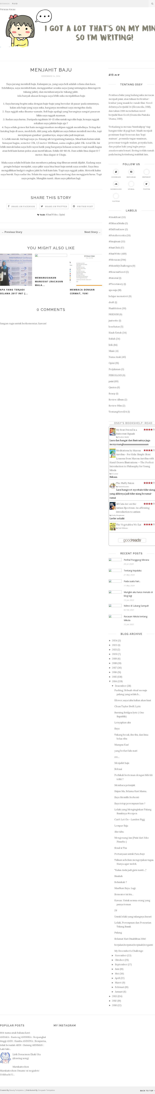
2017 (114, 667)
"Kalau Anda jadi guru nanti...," (130, 870)
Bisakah (118, 876)
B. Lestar (115, 474)
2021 (114, 649)
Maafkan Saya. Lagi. (125, 888)
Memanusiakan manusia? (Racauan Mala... (49, 281)
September (121, 964)
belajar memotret (118, 296)
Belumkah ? (120, 882)
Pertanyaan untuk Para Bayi (129, 853)
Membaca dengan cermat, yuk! (82, 291)
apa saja (113, 290)
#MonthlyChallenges (120, 265)
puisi (111, 381)
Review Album (116, 399)
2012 (114, 1000)
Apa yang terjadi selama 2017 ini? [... (14, 291)
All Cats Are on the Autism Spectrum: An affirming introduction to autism (132, 508)
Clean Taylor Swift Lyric (127, 706)
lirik (111, 344)
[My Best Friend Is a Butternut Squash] (113, 434)
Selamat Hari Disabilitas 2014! (130, 938)
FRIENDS (114, 314)
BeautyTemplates (16, 1090)
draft (111, 302)
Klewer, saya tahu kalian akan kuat (132, 700)
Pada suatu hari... (132, 581)
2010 (114, 1005)
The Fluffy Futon (125, 483)
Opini (62, 214)
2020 (114, 654)
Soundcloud (116, 189)
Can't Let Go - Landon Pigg (129, 819)
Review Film (115, 405)
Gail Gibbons (123, 528)
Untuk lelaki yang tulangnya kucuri (133, 916)
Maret (118, 982)
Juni (117, 969)
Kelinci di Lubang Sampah (136, 605)
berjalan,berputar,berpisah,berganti (133, 944)
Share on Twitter (56, 206)
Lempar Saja (121, 825)
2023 (114, 645)
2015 (114, 676)
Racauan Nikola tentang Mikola (135, 618)
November (121, 955)
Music (112, 351)
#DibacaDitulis (116, 223)
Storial (131, 189)
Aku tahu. (119, 831)
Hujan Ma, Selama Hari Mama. (130, 791)
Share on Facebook (23, 206)
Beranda (5, 3)
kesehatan (114, 326)
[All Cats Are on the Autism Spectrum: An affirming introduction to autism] (113, 508)
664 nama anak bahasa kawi (15, 1032)
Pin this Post (85, 206)
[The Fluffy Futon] (113, 488)
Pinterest (146, 177)
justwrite (113, 320)
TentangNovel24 (118, 411)
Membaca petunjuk (124, 785)
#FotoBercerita (117, 235)
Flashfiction (115, 308)
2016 (114, 672)
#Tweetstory (116, 284)
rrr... (116, 757)
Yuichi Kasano (123, 487)
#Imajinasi (114, 241)
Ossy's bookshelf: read (133, 423)
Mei (117, 973)
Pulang (118, 932)
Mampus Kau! (121, 744)
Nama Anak (115, 357)
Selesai (118, 769)
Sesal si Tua (120, 847)
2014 (114, 681)
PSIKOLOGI (115, 375)
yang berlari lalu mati (125, 750)
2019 (114, 658)
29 (115, 910)
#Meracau (114, 259)
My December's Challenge (128, 950)
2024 (114, 640)
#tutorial (113, 278)
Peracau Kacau (7, 9)
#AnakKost (115, 217)
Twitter (146, 189)
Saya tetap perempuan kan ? (129, 803)
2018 (114, 663)
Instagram (131, 177)
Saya (116, 728)
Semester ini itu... (124, 894)
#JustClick (114, 247)
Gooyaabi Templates (46, 1090)
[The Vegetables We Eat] (113, 529)
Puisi (15, 3)
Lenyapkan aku (122, 722)
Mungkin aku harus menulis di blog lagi (138, 594)
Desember (120, 685)
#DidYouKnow (116, 229)
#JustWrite (52, 214)
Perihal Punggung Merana (136, 559)
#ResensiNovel (117, 272)
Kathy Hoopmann (118, 515)
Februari (119, 987)
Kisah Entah (115, 332)
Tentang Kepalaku (133, 570)
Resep (112, 393)
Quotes (112, 387)
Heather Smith (123, 437)
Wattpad (116, 201)
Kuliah (112, 338)
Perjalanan (114, 369)
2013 (114, 996)
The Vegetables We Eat (128, 524)
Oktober (119, 960)
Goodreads (116, 177)
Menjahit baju (121, 763)
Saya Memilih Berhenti (126, 797)
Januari (119, 991)
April (117, 978)
